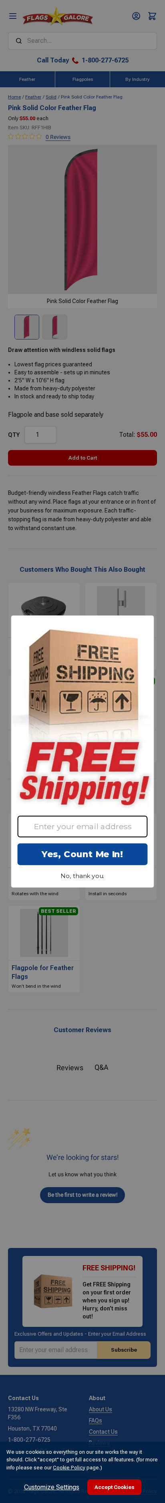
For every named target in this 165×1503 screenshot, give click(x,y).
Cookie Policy (69, 1468)
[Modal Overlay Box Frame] (82, 751)
